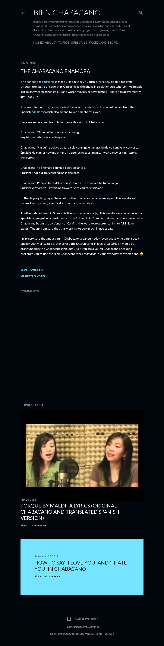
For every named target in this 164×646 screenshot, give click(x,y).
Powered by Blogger (85, 618)
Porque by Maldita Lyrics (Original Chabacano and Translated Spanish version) (69, 511)
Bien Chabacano (67, 12)
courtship (48, 81)
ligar (90, 203)
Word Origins (37, 275)
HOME (38, 42)
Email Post (36, 269)
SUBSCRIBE (79, 42)
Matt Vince (92, 626)
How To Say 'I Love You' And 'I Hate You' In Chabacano (80, 565)
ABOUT (50, 42)
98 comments (52, 576)
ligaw (110, 198)
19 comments (38, 525)
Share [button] (23, 269)
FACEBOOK (97, 42)
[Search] (141, 12)
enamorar (38, 112)
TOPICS (63, 42)
